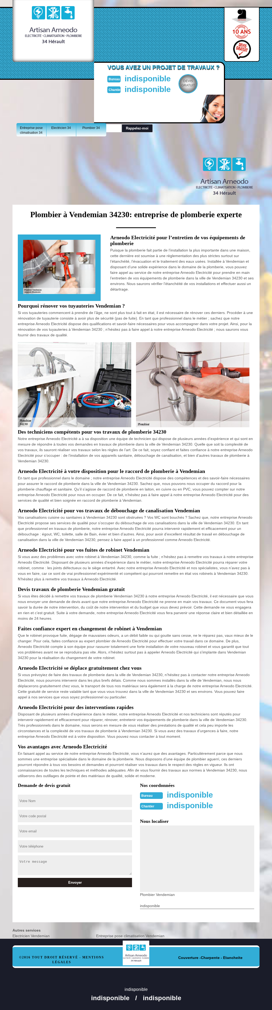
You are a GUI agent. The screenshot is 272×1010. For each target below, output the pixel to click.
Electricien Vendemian (31, 936)
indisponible (148, 78)
